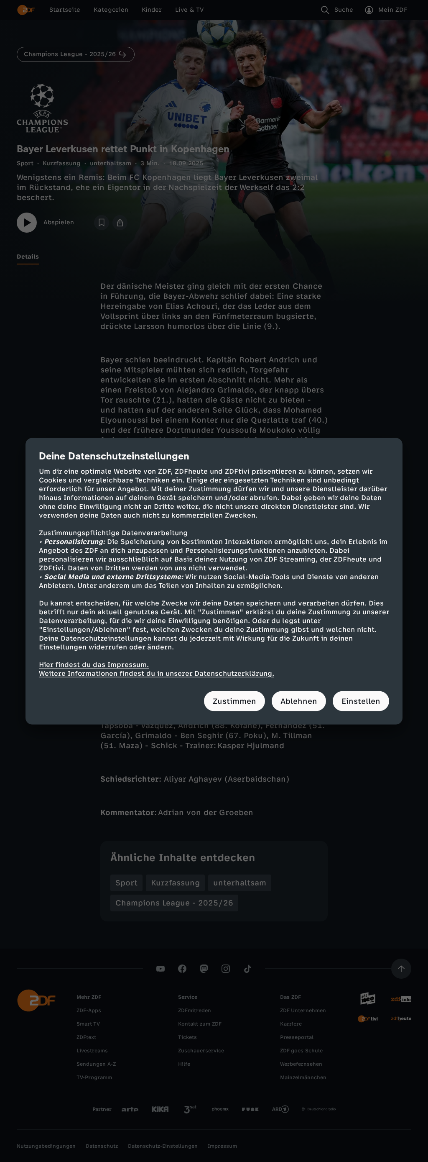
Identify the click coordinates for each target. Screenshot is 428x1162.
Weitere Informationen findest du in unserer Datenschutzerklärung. (156, 673)
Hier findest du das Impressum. (94, 664)
